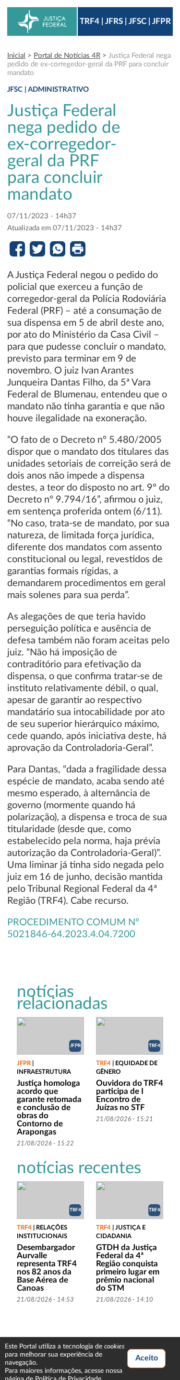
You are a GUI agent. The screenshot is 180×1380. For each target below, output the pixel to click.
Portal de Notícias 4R (67, 55)
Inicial (16, 55)
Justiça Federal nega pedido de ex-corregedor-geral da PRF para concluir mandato (89, 64)
